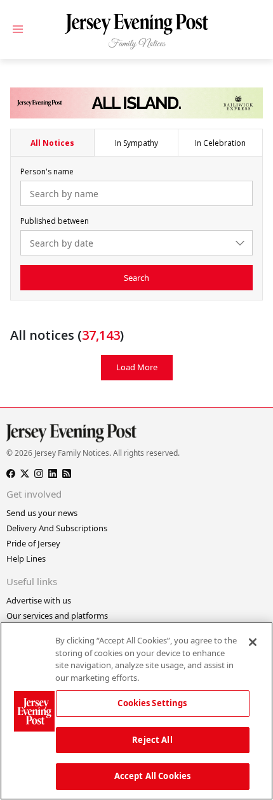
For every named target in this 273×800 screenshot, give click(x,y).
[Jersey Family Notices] (136, 32)
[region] (136, 711)
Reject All (152, 739)
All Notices (52, 143)
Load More (136, 367)
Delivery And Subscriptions (56, 528)
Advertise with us (38, 600)
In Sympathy (136, 143)
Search (136, 277)
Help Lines (26, 558)
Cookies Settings (152, 703)
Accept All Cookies (152, 776)
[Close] (253, 642)
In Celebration (220, 143)
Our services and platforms (57, 615)
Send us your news (41, 513)
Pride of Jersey (33, 543)
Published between (54, 221)
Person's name (47, 171)
